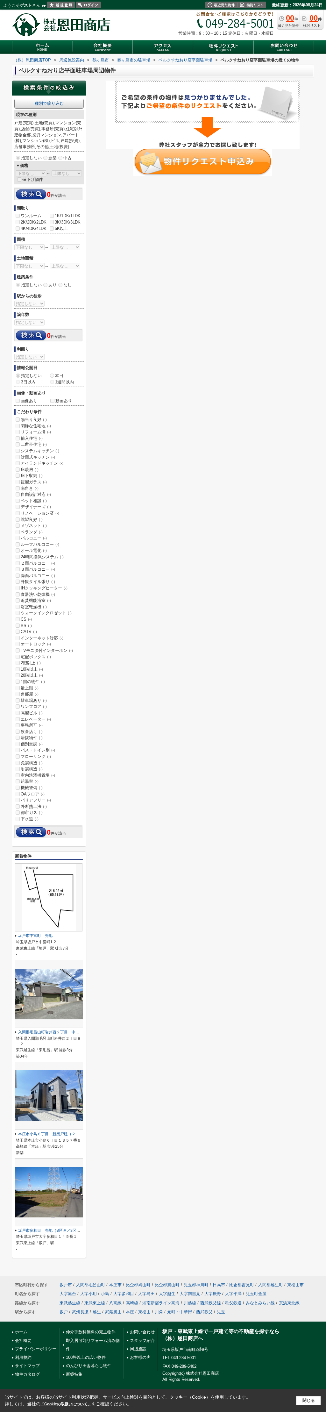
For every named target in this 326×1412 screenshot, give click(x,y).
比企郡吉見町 (241, 1284)
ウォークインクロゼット (46, 612)
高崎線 (132, 1303)
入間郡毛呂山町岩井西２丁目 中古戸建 (52, 1032)
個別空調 (32, 744)
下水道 (30, 819)
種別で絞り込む (49, 103)
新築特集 (74, 1374)
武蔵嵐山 (113, 1311)
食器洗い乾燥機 (38, 594)
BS (26, 625)
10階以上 (32, 669)
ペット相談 (34, 500)
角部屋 (30, 694)
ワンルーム (31, 215)
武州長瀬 (80, 1311)
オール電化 (34, 550)
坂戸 (64, 1311)
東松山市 (295, 1284)
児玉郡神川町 (196, 1284)
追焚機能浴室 (36, 600)
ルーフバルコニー (40, 544)
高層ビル (32, 712)
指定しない (31, 157)
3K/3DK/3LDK (68, 222)
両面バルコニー (38, 575)
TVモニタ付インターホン (47, 650)
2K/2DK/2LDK (33, 222)
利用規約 (23, 1357)
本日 (59, 375)
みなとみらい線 (260, 1303)
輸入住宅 (32, 438)
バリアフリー (36, 800)
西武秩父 (204, 1311)
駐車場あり (34, 700)
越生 (97, 1311)
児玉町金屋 (256, 1293)
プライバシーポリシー (35, 1348)
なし (67, 284)
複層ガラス (34, 482)
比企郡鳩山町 (138, 1284)
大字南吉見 (190, 1293)
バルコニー (34, 538)
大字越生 (167, 1293)
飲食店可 (32, 731)
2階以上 (31, 662)
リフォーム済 (36, 432)
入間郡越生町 (270, 1284)
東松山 (144, 1311)
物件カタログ (27, 1374)
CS (26, 619)
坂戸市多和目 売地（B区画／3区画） (51, 1230)
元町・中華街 (179, 1311)
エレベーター (36, 719)
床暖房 (30, 469)
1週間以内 (64, 382)
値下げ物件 (32, 179)
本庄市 (115, 1284)
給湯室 (30, 781)
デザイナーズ (36, 506)
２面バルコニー (38, 563)
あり (52, 284)
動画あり (63, 400)
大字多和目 (123, 1293)
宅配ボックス (36, 656)
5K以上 (61, 228)
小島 (105, 1293)
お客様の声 (140, 1357)
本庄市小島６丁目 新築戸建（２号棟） (52, 1134)
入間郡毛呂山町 (90, 1284)
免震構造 (32, 762)
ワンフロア (34, 706)
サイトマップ (27, 1365)
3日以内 (28, 382)
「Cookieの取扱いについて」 (65, 1404)
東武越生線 (70, 1303)
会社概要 (23, 1340)
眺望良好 (32, 519)
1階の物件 (33, 681)
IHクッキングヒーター (44, 588)
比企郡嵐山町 (167, 1284)
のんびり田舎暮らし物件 (88, 1365)
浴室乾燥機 (34, 606)
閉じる (308, 1400)
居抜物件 (32, 737)
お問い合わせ (142, 1332)
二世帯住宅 (34, 444)
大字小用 (88, 1293)
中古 (67, 157)
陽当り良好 (34, 419)
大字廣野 (212, 1293)
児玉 (221, 1311)
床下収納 (32, 475)
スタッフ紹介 (142, 1340)
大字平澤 (233, 1293)
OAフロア (33, 794)
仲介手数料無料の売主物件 (91, 1332)
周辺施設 (138, 1348)
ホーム (21, 1332)
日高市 (219, 1284)
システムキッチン (40, 450)
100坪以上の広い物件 (86, 1357)
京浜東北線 (289, 1303)
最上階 (30, 688)
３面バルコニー (38, 569)
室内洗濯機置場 (38, 775)
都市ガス (32, 812)
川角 (159, 1311)
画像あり (29, 400)
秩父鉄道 (233, 1303)
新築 (52, 157)
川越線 (190, 1303)
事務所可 (32, 725)
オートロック (36, 644)
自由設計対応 (36, 494)
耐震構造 (32, 769)
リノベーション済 (40, 513)
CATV (29, 631)
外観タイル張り (38, 581)
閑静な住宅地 (36, 426)
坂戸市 (66, 1284)
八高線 (115, 1303)
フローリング (36, 756)
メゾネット (34, 525)
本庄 (130, 1311)
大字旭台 (68, 1293)
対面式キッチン (38, 457)
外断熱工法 (34, 806)
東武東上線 (94, 1303)
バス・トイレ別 (38, 750)
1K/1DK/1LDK (68, 215)
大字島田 (146, 1293)
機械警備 (32, 787)
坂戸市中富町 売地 (35, 935)
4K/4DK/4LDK (33, 228)
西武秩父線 (210, 1303)
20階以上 (32, 675)
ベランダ (32, 532)
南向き (30, 488)
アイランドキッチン (42, 463)
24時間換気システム (42, 556)
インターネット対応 (42, 638)
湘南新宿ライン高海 (161, 1303)
